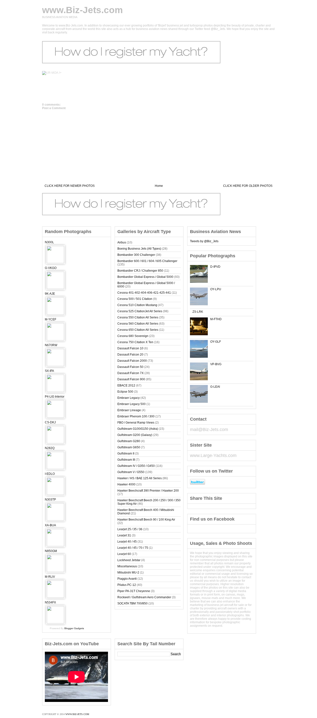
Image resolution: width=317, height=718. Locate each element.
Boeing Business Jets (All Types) (139, 248)
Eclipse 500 (125, 391)
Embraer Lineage (129, 410)
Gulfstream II (125, 453)
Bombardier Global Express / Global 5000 (145, 277)
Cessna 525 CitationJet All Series (139, 311)
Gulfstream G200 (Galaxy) (134, 435)
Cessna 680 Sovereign (132, 336)
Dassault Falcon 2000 (132, 360)
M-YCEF (50, 319)
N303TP (50, 499)
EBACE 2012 (126, 385)
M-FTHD (216, 319)
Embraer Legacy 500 (131, 404)
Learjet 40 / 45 (127, 541)
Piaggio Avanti (127, 578)
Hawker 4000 (126, 484)
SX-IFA (49, 371)
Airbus (121, 242)
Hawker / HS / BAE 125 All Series (139, 478)
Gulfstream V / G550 (130, 472)
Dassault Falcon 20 (130, 354)
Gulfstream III (126, 459)
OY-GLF (215, 341)
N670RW (51, 345)
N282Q (49, 448)
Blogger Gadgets (74, 628)
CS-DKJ (50, 422)
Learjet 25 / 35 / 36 (129, 529)
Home (159, 186)
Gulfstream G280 (128, 441)
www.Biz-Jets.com (82, 10)
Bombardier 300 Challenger (136, 255)
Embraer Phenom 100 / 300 (136, 416)
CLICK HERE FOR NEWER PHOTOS (70, 186)
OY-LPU (215, 289)
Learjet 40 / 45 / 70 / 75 (132, 548)
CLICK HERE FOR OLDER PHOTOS (247, 186)
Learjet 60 (124, 554)
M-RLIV (50, 576)
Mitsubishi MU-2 (128, 572)
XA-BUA (50, 525)
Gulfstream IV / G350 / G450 (136, 466)
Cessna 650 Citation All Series (137, 330)
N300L (49, 242)
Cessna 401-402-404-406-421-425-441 (144, 292)
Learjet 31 (124, 535)
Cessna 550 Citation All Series (137, 317)
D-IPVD (215, 266)
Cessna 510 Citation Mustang (137, 305)
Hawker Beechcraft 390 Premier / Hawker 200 (148, 490)
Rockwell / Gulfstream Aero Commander (144, 597)
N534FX (50, 602)
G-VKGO (50, 268)
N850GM (51, 551)
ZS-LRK (197, 311)
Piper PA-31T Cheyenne (133, 591)
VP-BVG (215, 364)
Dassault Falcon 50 (130, 367)
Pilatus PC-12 (126, 585)
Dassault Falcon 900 (131, 379)
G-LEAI (215, 386)
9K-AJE (50, 293)
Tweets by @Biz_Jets (204, 241)
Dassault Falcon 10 (130, 348)
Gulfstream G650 (128, 447)
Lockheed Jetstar (128, 560)
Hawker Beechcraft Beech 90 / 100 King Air (146, 519)
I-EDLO (50, 474)
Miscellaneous (127, 566)
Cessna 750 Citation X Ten (135, 342)
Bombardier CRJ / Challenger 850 (140, 270)
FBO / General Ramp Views (135, 422)
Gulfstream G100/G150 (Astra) (137, 429)
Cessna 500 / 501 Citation (134, 299)
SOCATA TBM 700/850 (132, 603)
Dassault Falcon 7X (130, 373)
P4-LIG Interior (54, 396)
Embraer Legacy (128, 398)
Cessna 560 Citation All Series (137, 323)
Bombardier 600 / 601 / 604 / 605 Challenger (147, 261)
